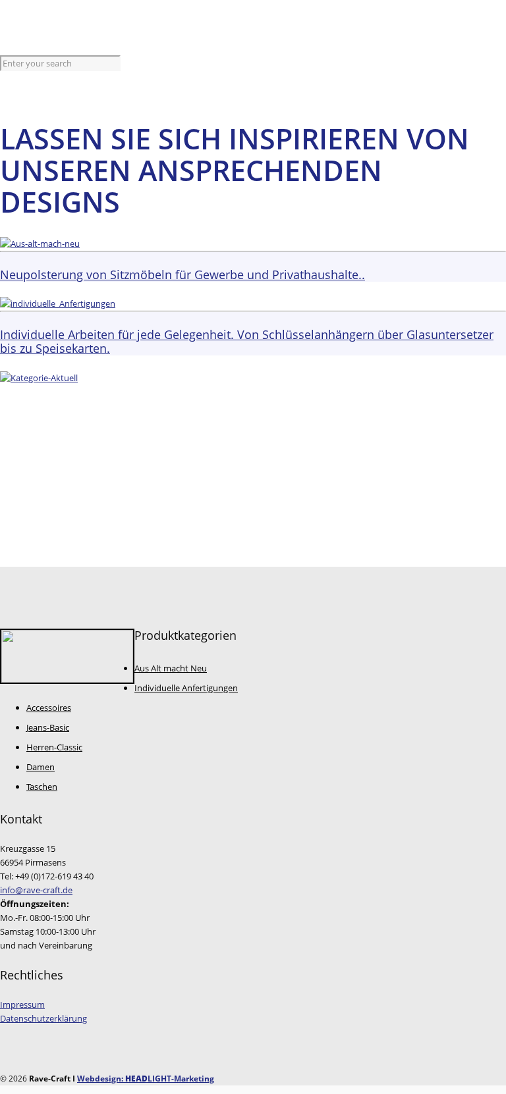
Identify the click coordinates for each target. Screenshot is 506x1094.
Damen (40, 767)
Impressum (22, 1004)
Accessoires (48, 708)
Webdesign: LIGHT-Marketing (145, 1078)
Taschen (41, 787)
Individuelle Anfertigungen (186, 688)
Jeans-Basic (47, 727)
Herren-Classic (54, 747)
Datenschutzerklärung (43, 1018)
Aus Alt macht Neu (170, 668)
